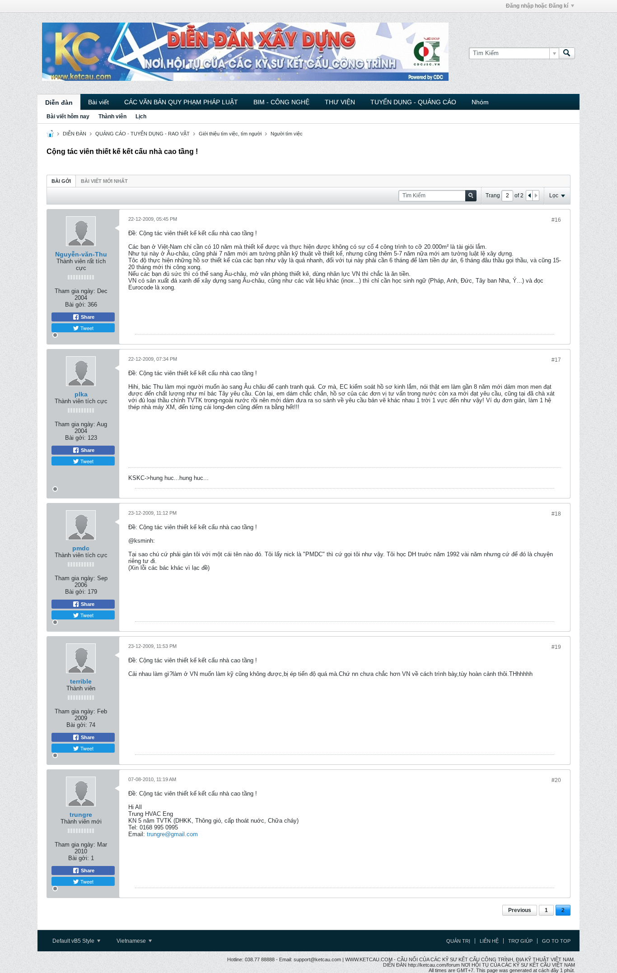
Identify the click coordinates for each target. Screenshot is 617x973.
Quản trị (458, 941)
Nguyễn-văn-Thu (81, 254)
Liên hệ (489, 941)
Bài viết (98, 102)
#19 (556, 647)
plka (81, 394)
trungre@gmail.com (172, 834)
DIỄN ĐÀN (74, 133)
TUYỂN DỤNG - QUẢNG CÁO (413, 102)
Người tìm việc (287, 133)
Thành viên (112, 116)
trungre (81, 814)
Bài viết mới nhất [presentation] (104, 181)
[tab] (61, 181)
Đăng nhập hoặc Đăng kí (537, 6)
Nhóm (480, 102)
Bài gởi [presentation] (61, 181)
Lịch (141, 116)
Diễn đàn (59, 102)
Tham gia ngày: (75, 291)
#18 (556, 514)
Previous (519, 910)
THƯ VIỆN (340, 102)
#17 (556, 360)
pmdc (80, 548)
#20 (556, 780)
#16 (556, 220)
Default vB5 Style (74, 941)
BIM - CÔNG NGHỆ (281, 102)
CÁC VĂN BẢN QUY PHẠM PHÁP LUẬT (181, 102)
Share (86, 317)
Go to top (556, 941)
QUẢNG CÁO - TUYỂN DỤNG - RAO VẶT (142, 133)
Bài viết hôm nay (68, 116)
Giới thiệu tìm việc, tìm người (230, 133)
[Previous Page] (529, 195)
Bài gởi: (75, 304)
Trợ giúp (520, 941)
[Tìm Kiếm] (567, 53)
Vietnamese (132, 941)
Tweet (86, 327)
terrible (81, 681)
